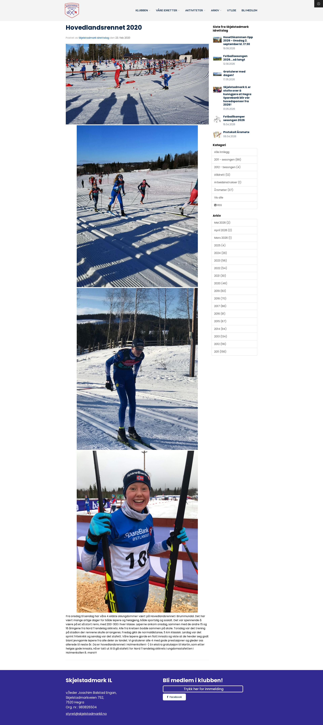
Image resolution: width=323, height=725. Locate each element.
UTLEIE (231, 10)
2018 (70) (220, 298)
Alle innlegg (221, 152)
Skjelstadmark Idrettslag (94, 37)
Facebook (176, 697)
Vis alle (218, 197)
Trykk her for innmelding (204, 689)
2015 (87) (220, 321)
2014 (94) (220, 329)
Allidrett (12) (222, 175)
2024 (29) (220, 253)
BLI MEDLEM (249, 10)
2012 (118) (220, 344)
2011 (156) (220, 352)
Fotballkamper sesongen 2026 (234, 118)
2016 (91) (219, 314)
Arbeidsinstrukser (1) (227, 182)
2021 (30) (220, 276)
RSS (219, 205)
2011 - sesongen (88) (227, 160)
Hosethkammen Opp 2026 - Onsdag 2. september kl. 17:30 (238, 40)
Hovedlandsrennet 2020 (104, 27)
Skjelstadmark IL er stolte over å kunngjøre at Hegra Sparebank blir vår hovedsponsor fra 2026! (237, 96)
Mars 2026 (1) (223, 238)
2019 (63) (220, 291)
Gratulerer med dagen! (234, 73)
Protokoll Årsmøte (236, 132)
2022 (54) (220, 268)
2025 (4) (220, 245)
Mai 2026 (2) (222, 223)
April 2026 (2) (223, 230)
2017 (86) (220, 306)
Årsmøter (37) (223, 190)
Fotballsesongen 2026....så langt (235, 58)
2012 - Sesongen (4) (227, 167)
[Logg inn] (319, 4)
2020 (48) (220, 283)
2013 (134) (220, 336)
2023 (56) (220, 261)
